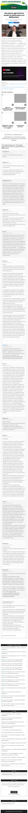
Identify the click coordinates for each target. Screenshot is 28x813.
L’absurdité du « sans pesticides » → (14, 134)
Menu (15, 7)
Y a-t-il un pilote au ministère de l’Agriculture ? (12, 730)
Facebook (17, 22)
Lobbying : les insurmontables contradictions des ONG (14, 743)
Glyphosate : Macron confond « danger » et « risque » (7, 127)
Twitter (11, 22)
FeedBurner (17, 794)
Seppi (3, 655)
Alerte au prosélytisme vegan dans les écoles (7, 109)
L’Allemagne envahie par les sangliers (20, 108)
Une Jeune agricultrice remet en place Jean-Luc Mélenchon (14, 15)
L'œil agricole (14, 20)
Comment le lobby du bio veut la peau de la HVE (12, 732)
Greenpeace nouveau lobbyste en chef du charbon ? (14, 757)
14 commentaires (18, 19)
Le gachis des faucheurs (20, 126)
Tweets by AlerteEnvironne (8, 803)
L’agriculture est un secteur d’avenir (17, 84)
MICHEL (4, 345)
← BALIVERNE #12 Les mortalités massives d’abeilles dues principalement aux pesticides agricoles (14, 138)
